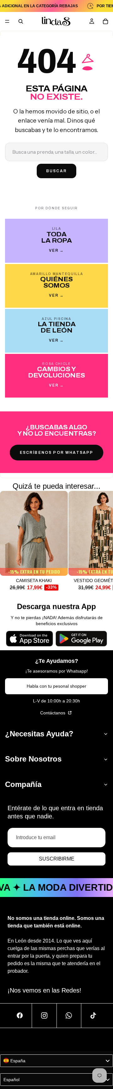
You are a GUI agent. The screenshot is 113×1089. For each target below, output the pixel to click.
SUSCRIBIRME (56, 858)
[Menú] (7, 21)
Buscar (56, 171)
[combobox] (56, 1060)
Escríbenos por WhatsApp (57, 452)
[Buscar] (21, 21)
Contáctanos (53, 712)
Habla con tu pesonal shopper (56, 686)
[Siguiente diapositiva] (101, 544)
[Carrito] (105, 21)
